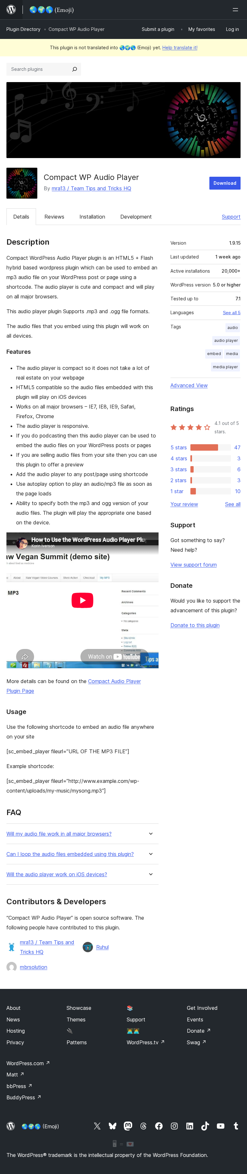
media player (225, 366)
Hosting (15, 1031)
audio (232, 327)
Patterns (77, 1042)
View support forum (193, 564)
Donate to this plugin (195, 625)
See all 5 (232, 312)
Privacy (15, 1042)
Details (21, 216)
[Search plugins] (74, 69)
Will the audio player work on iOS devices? (56, 874)
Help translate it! (179, 47)
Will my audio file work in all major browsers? (59, 834)
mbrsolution (33, 967)
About (13, 1008)
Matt (15, 1074)
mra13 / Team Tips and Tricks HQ (91, 188)
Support (231, 216)
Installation (92, 216)
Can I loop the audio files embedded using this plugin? (70, 854)
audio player (226, 340)
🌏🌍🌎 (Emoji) (40, 1126)
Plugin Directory (23, 29)
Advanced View (189, 385)
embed (214, 353)
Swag (196, 1042)
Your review (184, 504)
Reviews (54, 216)
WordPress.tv (146, 1042)
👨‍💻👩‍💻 (133, 1031)
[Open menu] (236, 9)
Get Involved (202, 1008)
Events (195, 1019)
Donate (199, 1031)
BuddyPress (23, 1097)
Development (136, 216)
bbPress (19, 1086)
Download (225, 183)
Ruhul (102, 947)
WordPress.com (28, 1063)
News (13, 1019)
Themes (76, 1019)
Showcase (79, 1008)
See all (233, 504)
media (232, 353)
